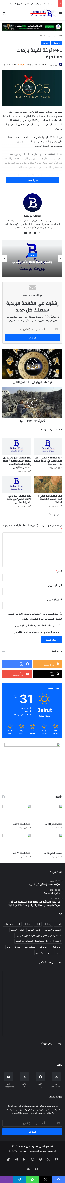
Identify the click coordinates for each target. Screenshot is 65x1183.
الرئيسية (56, 35)
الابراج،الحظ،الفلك (12, 924)
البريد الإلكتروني (54, 585)
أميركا (58, 924)
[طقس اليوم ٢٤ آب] (48, 842)
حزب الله (43, 947)
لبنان (50, 952)
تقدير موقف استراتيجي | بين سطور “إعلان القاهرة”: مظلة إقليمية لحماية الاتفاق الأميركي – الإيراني (17, 462)
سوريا (17, 947)
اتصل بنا (23, 1151)
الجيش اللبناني (34, 930)
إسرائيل (47, 924)
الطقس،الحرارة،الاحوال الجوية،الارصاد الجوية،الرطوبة (38, 935)
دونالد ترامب (30, 947)
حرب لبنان (56, 947)
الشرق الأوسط (17, 930)
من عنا (47, 35)
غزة (8, 947)
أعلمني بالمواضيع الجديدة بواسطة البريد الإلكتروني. (36, 632)
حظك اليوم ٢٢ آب (22, 853)
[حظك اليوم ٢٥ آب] (48, 813)
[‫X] (30, 233)
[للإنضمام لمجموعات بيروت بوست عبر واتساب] (32, 26)
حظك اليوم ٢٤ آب (22, 824)
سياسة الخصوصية (38, 1151)
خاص (32, 254)
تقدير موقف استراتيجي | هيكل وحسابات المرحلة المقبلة (50, 499)
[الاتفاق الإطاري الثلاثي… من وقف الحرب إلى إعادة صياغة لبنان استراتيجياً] (48, 446)
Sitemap (13, 1151)
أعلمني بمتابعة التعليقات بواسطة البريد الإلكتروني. (37, 625)
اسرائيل (27, 924)
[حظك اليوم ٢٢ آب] (16, 842)
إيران (38, 924)
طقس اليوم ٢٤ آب (53, 853)
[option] (32, 258)
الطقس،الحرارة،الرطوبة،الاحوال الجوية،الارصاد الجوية (38, 941)
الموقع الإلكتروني (54, 599)
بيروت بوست (52, 64)
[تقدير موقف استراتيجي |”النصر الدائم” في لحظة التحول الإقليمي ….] (16, 484)
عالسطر (38, 35)
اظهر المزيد (33, 180)
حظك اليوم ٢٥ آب (53, 824)
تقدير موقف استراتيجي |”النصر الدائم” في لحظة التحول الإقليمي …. (19, 499)
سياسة (45, 43)
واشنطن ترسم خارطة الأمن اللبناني (32, 261)
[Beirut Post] (43, 13)
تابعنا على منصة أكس (50, 962)
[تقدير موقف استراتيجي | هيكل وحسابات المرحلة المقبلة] (48, 484)
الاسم (59, 571)
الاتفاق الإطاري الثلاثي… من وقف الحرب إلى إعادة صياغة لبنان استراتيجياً (48, 461)
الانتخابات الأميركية (53, 930)
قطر (59, 952)
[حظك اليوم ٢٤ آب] (16, 813)
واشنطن (39, 952)
